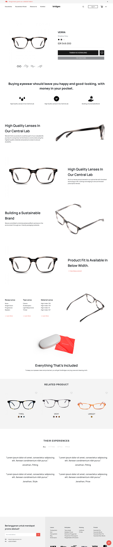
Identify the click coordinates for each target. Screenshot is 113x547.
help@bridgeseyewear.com (15, 539)
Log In (93, 6)
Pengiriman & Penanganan (71, 536)
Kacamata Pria (97, 530)
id (106, 6)
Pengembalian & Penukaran (71, 537)
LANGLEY (91, 414)
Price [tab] (67, 447)
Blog (51, 536)
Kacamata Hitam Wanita (99, 536)
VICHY (56, 414)
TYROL (21, 414)
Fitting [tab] (52, 447)
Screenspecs (53, 537)
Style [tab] (60, 447)
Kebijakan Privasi (69, 532)
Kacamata (8, 6)
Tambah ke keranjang (78, 53)
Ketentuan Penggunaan (71, 534)
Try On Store (81, 58)
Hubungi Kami (53, 534)
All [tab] (44, 447)
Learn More (9, 316)
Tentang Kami (53, 530)
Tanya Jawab (68, 530)
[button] (107, 1)
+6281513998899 (12, 541)
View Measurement (76, 271)
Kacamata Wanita (98, 532)
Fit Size (81, 532)
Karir (51, 532)
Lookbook (81, 530)
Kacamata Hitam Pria (99, 534)
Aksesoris (33, 6)
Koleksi (42, 6)
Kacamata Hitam (21, 6)
